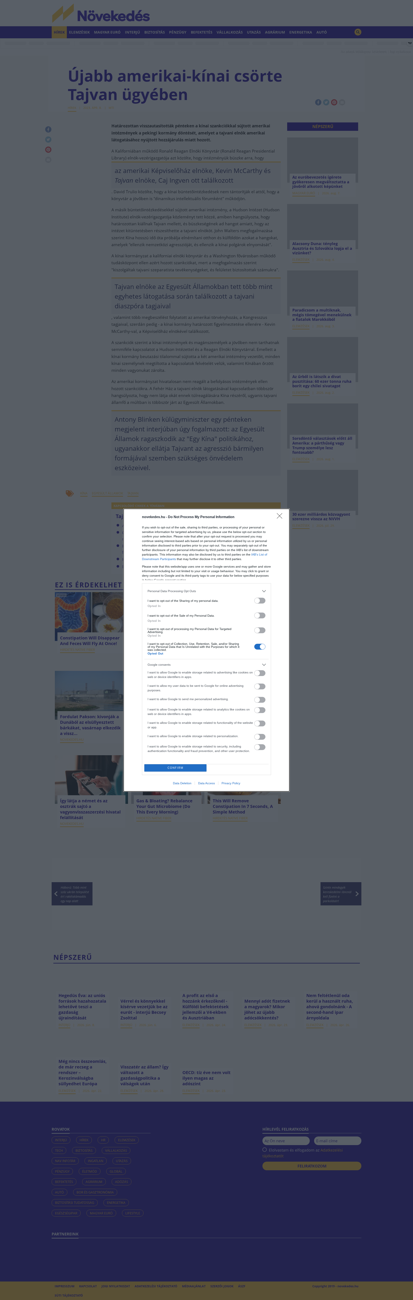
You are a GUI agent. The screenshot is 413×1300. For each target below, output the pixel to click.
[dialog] (206, 650)
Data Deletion (182, 783)
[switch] (259, 601)
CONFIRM (175, 767)
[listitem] (206, 591)
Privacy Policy (231, 783)
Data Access (206, 783)
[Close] (281, 517)
